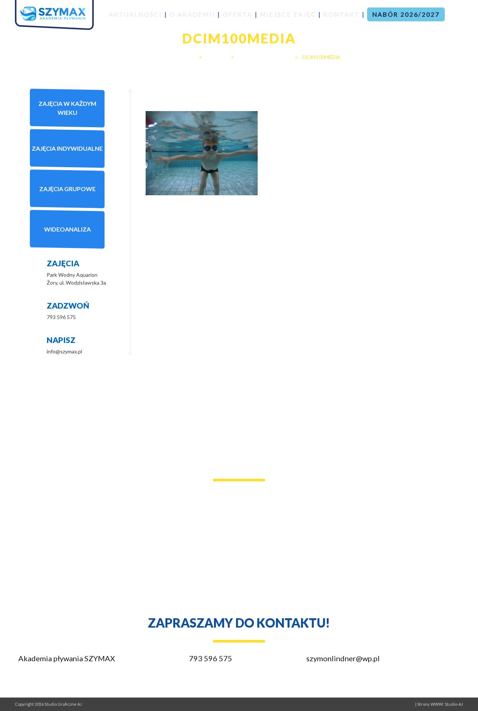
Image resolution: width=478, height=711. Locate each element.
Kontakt (341, 14)
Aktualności (135, 14)
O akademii (192, 14)
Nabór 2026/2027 (406, 14)
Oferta (237, 14)
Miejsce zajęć (288, 14)
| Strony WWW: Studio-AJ (439, 704)
